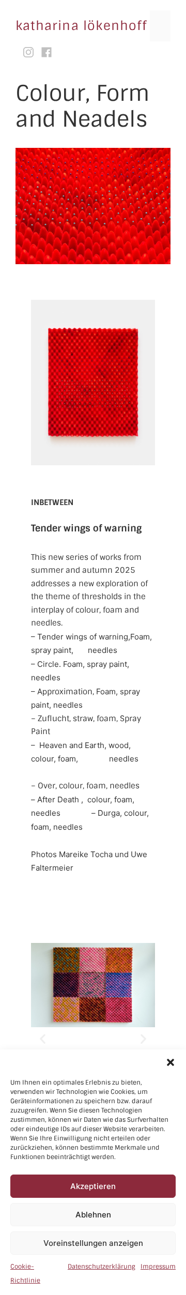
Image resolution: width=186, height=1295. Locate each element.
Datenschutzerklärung (101, 1266)
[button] (170, 1062)
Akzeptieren (93, 1186)
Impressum (158, 1266)
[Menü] (160, 25)
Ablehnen (93, 1215)
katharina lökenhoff (81, 26)
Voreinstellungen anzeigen (93, 1243)
